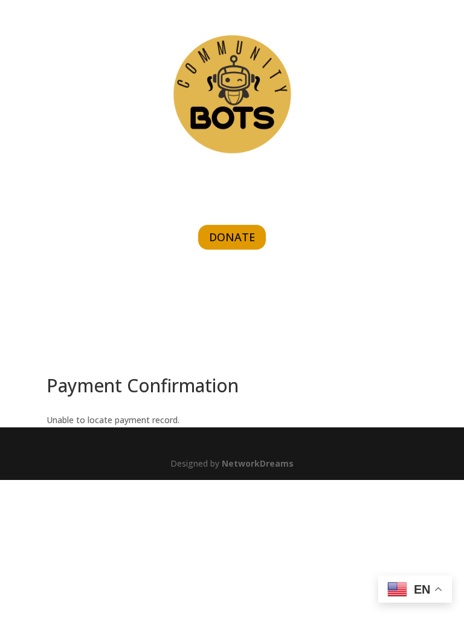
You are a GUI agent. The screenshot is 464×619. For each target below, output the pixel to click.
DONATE (232, 237)
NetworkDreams (258, 463)
